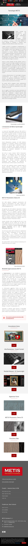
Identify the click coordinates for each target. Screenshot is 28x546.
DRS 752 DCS (5, 507)
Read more (17, 542)
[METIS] (14, 4)
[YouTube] (5, 532)
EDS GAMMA (5, 510)
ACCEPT (24, 542)
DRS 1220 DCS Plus (6, 493)
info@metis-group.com (9, 526)
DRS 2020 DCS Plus (6, 491)
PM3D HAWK (5, 496)
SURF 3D (4, 498)
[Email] (3, 532)
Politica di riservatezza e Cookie (9, 479)
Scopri (14, 345)
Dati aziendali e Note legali (8, 481)
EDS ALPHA (4, 512)
